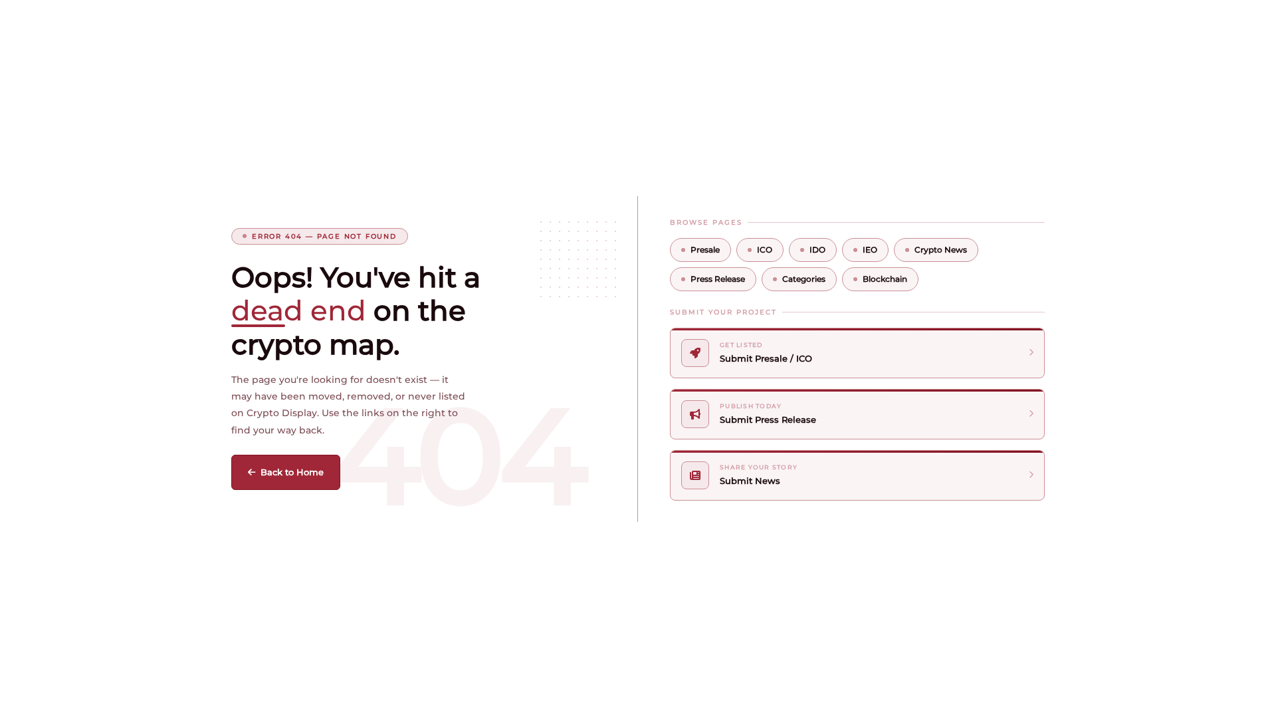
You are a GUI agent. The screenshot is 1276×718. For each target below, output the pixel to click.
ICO (764, 250)
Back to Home (292, 472)
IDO (817, 250)
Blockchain (885, 279)
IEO (870, 250)
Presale (705, 250)
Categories (803, 279)
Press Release (718, 279)
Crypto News (940, 250)
